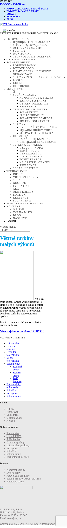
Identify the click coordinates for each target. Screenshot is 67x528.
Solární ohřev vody (36, 130)
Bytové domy (23, 68)
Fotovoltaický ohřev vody (14, 386)
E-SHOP (12, 221)
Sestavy (19, 50)
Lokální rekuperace (36, 138)
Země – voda (29, 150)
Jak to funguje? (32, 115)
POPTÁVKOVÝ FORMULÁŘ (25, 203)
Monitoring (22, 53)
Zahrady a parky (33, 100)
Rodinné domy (24, 65)
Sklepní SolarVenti (35, 121)
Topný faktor (31, 159)
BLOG (10, 19)
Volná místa (23, 212)
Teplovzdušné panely (30, 109)
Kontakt (11, 420)
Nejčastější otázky (35, 162)
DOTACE (11, 14)
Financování (13, 411)
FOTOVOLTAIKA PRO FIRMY (23, 11)
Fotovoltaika (13, 343)
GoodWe (19, 183)
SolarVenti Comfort (36, 118)
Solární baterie (26, 168)
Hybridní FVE (14, 436)
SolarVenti (29, 112)
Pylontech (21, 185)
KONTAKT (13, 206)
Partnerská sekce (15, 481)
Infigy (18, 174)
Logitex (19, 80)
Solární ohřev (13, 363)
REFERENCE (13, 16)
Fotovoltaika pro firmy (18, 445)
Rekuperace (22, 136)
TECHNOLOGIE (17, 171)
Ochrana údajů (14, 417)
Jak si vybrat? (31, 156)
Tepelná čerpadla (27, 144)
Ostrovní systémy (27, 47)
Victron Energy (26, 177)
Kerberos (20, 83)
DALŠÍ (11, 91)
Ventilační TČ (31, 153)
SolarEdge (21, 180)
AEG (16, 188)
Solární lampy (25, 94)
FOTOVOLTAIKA (18, 39)
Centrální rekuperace (38, 141)
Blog (17, 215)
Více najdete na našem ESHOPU (22, 331)
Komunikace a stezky (37, 97)
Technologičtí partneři (32, 56)
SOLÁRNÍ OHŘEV (18, 62)
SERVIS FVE (15, 89)
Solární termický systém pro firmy (24, 478)
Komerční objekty (16, 469)
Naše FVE (20, 218)
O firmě (19, 209)
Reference (21, 86)
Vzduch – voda (31, 147)
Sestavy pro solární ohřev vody (39, 77)
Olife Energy (23, 191)
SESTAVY (19, 124)
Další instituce (17, 380)
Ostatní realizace (34, 103)
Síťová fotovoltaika (30, 44)
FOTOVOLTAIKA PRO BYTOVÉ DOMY (27, 9)
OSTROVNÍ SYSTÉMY (21, 59)
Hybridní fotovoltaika (32, 41)
